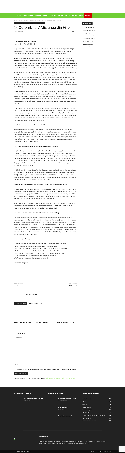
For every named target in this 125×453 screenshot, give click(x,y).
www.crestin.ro (87, 47)
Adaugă (88, 15)
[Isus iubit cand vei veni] (52, 418)
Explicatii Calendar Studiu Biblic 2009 (33, 20)
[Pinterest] (24, 35)
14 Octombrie (18, 286)
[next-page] (18, 326)
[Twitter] (20, 35)
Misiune (38, 15)
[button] (109, 16)
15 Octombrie (73, 286)
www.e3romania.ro (88, 44)
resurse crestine (32, 294)
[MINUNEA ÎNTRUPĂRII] (45, 314)
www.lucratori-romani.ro (90, 30)
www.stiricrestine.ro (89, 38)
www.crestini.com (88, 28)
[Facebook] (15, 35)
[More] (32, 35)
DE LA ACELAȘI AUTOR (35, 303)
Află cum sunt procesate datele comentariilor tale (60, 378)
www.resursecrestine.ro (90, 36)
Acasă (19, 15)
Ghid (81, 15)
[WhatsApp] (28, 35)
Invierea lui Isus (63, 407)
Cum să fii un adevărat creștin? (33, 398)
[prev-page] (15, 326)
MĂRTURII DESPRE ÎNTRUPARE (22, 322)
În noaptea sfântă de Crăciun (67, 398)
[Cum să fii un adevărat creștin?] (18, 401)
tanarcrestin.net (88, 41)
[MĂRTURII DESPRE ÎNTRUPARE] (24, 314)
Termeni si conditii (101, 451)
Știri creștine (28, 15)
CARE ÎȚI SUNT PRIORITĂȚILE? (65, 322)
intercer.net (86, 33)
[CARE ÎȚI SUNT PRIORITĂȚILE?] (67, 314)
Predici (45, 15)
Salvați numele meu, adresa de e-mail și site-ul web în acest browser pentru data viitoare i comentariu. (46, 369)
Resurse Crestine (57, 15)
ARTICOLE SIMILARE (20, 303)
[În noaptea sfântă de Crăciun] (52, 401)
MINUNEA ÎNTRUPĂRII (42, 322)
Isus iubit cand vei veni (65, 416)
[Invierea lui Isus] (52, 409)
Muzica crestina (71, 15)
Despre (93, 451)
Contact (109, 451)
